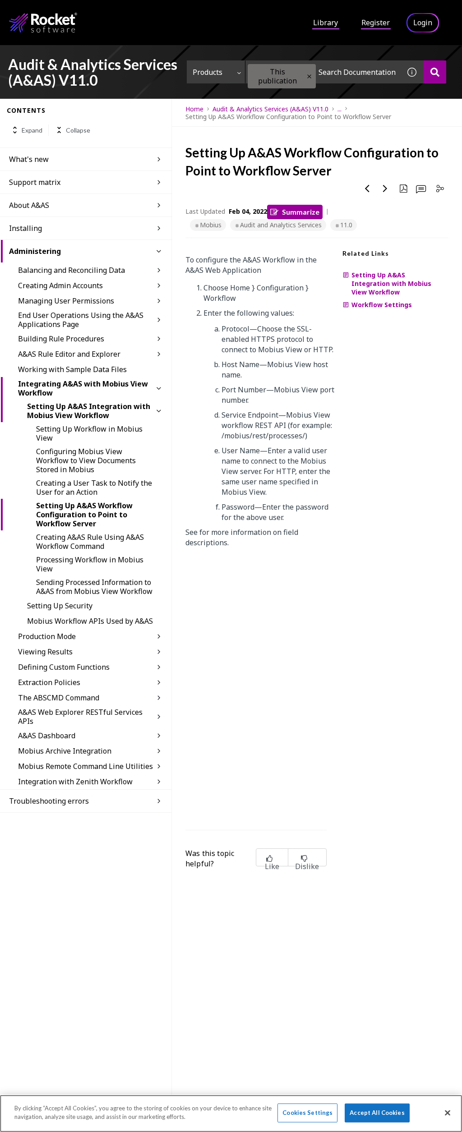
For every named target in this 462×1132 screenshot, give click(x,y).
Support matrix (34, 182)
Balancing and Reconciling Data (71, 270)
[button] (309, 76)
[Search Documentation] (434, 71)
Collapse (78, 130)
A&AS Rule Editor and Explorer (69, 354)
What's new (29, 159)
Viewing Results (45, 652)
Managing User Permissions (66, 301)
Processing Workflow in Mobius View (89, 564)
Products (207, 72)
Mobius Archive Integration (64, 751)
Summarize (300, 211)
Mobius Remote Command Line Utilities (85, 766)
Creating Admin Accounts (60, 285)
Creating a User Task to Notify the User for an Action (94, 488)
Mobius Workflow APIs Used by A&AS (90, 621)
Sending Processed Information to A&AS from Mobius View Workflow (94, 587)
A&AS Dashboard (46, 736)
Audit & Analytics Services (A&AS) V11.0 (270, 109)
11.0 (346, 225)
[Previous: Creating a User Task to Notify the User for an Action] (367, 188)
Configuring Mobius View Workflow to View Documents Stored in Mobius (86, 460)
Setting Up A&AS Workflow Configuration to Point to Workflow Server (84, 514)
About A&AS (29, 205)
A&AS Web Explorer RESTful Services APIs (80, 717)
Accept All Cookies (377, 1112)
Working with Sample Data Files (72, 369)
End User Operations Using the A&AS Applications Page (80, 320)
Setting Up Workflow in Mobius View (89, 433)
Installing (25, 228)
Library (325, 23)
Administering (35, 251)
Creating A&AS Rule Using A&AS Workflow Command (90, 542)
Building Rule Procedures (61, 339)
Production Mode (47, 636)
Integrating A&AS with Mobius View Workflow (83, 388)
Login (422, 23)
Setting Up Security (59, 606)
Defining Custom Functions (64, 667)
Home (194, 109)
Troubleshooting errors (49, 801)
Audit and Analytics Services (281, 225)
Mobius (211, 225)
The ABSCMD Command (58, 698)
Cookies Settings (307, 1112)
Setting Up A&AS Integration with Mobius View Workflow (88, 411)
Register (375, 23)
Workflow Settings (381, 304)
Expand (32, 130)
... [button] (339, 109)
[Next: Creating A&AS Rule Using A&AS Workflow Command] (385, 188)
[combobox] (323, 71)
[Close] (447, 1113)
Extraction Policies (49, 682)
